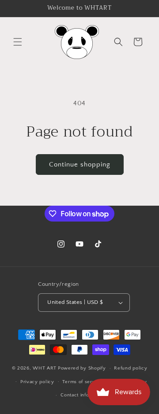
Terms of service (82, 381)
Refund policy (130, 368)
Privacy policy (37, 381)
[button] (17, 42)
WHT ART (45, 368)
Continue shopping (79, 164)
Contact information (83, 395)
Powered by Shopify (82, 368)
